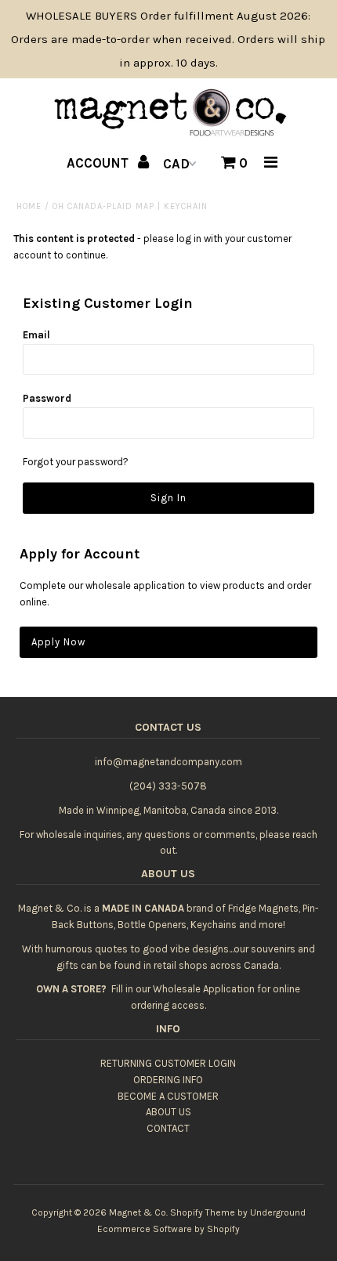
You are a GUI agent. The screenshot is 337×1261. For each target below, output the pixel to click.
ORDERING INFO (168, 1080)
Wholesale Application (204, 989)
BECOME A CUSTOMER (168, 1096)
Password (47, 398)
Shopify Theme (202, 1212)
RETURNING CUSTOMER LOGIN (168, 1063)
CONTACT (168, 1128)
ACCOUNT (99, 163)
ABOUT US (168, 1112)
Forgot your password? (76, 462)
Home (29, 206)
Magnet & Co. (138, 1212)
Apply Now (58, 642)
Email (36, 335)
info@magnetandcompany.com (168, 762)
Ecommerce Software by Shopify (168, 1228)
